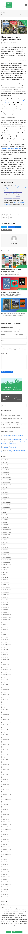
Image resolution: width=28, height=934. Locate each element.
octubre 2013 (6, 797)
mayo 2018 (5, 682)
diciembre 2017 (6, 694)
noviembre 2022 (7, 559)
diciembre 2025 (7, 477)
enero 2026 (6, 474)
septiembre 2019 (7, 644)
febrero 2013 (6, 817)
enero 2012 (6, 844)
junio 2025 (5, 487)
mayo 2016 (5, 732)
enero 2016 (6, 742)
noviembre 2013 (7, 794)
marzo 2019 (6, 659)
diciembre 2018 (6, 667)
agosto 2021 (6, 594)
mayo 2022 (5, 574)
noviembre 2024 (7, 504)
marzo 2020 (6, 629)
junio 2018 (5, 679)
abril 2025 (5, 492)
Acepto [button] (8, 931)
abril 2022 (5, 577)
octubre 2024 (6, 507)
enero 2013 (6, 819)
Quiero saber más (17, 931)
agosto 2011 (6, 857)
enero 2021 (6, 612)
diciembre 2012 (6, 821)
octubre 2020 (6, 619)
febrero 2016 (6, 739)
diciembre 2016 (6, 719)
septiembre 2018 (7, 674)
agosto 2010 (6, 886)
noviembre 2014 (7, 772)
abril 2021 (5, 604)
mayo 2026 (5, 464)
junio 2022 (5, 572)
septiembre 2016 (7, 727)
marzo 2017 (6, 712)
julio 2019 (5, 649)
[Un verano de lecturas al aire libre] (14, 283)
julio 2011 (5, 859)
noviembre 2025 (7, 479)
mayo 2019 (5, 654)
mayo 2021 (5, 602)
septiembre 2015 (7, 752)
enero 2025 (6, 499)
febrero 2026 (6, 472)
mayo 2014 (5, 779)
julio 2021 (5, 597)
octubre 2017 (6, 699)
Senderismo (4, 217)
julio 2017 (5, 702)
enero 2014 (6, 789)
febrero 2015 (6, 764)
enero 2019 (6, 664)
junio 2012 (5, 832)
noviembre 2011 (7, 849)
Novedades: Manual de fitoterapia (18, 439)
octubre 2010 (6, 881)
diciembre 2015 (6, 744)
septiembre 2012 (7, 829)
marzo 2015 (6, 762)
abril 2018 (5, 684)
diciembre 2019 (6, 637)
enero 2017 (5, 717)
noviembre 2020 (7, 617)
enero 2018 (6, 692)
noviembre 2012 (7, 824)
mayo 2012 (5, 834)
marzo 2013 (6, 814)
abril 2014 (5, 782)
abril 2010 (5, 896)
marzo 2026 (6, 469)
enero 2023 (6, 554)
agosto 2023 (6, 537)
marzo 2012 (6, 839)
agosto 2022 (6, 567)
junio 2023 (5, 542)
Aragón (3, 214)
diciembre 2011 (6, 847)
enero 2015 (6, 767)
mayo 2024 (5, 517)
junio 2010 (5, 891)
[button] (26, 5)
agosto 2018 (6, 677)
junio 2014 (5, 777)
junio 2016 (5, 729)
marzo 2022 (6, 579)
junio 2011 (5, 861)
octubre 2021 (6, 592)
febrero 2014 (6, 787)
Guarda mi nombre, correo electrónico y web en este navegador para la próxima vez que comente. (14, 348)
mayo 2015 (5, 757)
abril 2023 (5, 547)
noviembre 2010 (7, 879)
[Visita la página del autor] (14, 238)
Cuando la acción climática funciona (11, 427)
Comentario (4, 353)
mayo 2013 (5, 809)
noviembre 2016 (7, 722)
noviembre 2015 (7, 747)
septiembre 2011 (7, 854)
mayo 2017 (5, 707)
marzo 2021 (6, 607)
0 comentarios (17, 44)
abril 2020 (5, 627)
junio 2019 (5, 652)
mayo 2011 (5, 864)
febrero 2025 (6, 497)
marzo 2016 (6, 737)
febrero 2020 (6, 632)
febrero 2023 (6, 552)
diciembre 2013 (6, 792)
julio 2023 (5, 539)
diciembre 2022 (7, 557)
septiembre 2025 (7, 484)
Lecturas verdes (6, 44)
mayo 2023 (5, 544)
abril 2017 (5, 709)
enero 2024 (6, 527)
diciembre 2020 (7, 614)
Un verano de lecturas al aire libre (10, 292)
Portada (3, 14)
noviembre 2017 (7, 697)
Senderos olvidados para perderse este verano (13, 313)
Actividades (6, 904)
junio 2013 (5, 807)
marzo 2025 (6, 494)
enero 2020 (6, 634)
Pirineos (19, 214)
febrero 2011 (6, 871)
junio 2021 (5, 599)
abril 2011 (5, 866)
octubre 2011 (6, 852)
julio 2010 (5, 889)
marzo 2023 (6, 549)
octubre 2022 (6, 562)
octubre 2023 (6, 534)
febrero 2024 (6, 524)
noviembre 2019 (7, 639)
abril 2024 (5, 519)
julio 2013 (5, 804)
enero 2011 (5, 874)
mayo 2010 (5, 894)
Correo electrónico (19, 334)
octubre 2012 (6, 827)
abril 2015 (5, 759)
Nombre (3, 334)
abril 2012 (5, 837)
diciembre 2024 (7, 502)
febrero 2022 (6, 582)
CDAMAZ (14, 42)
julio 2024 (5, 512)
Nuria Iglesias (6, 435)
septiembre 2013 (7, 799)
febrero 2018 (6, 689)
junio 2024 (5, 514)
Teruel (10, 217)
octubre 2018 (6, 672)
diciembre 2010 (6, 876)
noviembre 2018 (7, 669)
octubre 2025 (6, 482)
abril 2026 (5, 467)
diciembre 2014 (6, 769)
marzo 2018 (6, 687)
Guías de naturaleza (11, 214)
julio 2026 (5, 459)
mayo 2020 (5, 624)
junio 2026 (5, 462)
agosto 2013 (6, 802)
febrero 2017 (6, 714)
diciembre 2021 (6, 587)
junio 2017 (5, 704)
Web (2, 340)
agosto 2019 (6, 647)
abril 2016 (5, 734)
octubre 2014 (6, 774)
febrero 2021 (6, 609)
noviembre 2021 (7, 589)
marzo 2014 (6, 784)
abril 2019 (5, 657)
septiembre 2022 (7, 564)
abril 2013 (5, 812)
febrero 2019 (6, 662)
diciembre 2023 (7, 529)
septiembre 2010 (7, 884)
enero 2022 (6, 584)
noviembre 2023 (7, 532)
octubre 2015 (6, 749)
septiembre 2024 (7, 509)
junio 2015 (5, 754)
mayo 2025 (5, 489)
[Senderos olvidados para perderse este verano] (14, 304)
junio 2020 (5, 622)
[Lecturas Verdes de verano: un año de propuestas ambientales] (14, 260)
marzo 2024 (6, 522)
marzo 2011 (5, 869)
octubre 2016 (6, 724)
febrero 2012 (6, 842)
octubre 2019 (6, 642)
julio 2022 (5, 569)
